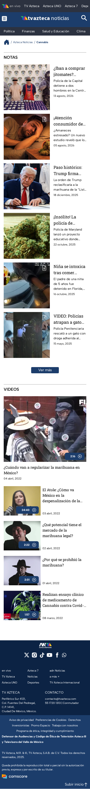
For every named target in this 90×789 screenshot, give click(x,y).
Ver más (45, 370)
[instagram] (34, 656)
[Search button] (84, 18)
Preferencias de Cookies (51, 720)
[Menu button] (5, 18)
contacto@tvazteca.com (60, 698)
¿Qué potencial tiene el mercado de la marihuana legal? (61, 530)
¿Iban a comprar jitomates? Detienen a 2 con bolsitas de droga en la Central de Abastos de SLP (69, 71)
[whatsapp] (64, 656)
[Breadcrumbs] (8, 42)
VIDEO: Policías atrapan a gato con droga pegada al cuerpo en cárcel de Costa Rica (69, 319)
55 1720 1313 (53, 703)
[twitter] (27, 656)
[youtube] (49, 656)
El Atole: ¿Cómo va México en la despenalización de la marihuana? (61, 495)
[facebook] (57, 656)
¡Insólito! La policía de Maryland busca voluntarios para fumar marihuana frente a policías (70, 220)
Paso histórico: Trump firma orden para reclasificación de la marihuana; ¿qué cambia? (70, 170)
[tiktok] (42, 656)
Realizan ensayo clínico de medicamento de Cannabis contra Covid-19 (63, 600)
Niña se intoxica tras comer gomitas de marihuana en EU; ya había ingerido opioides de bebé (69, 270)
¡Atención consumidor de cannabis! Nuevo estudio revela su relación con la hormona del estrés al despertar (70, 121)
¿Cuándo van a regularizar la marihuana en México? (42, 470)
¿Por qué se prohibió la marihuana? (61, 562)
